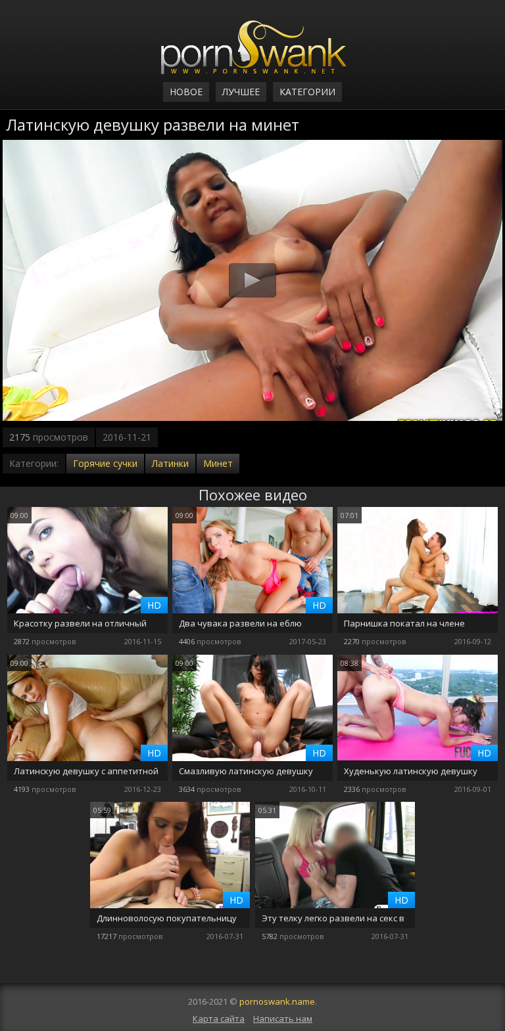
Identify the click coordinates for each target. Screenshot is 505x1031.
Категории (307, 91)
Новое (186, 91)
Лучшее (241, 91)
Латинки (170, 463)
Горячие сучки (105, 463)
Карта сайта (219, 1018)
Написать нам (282, 1018)
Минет (218, 463)
